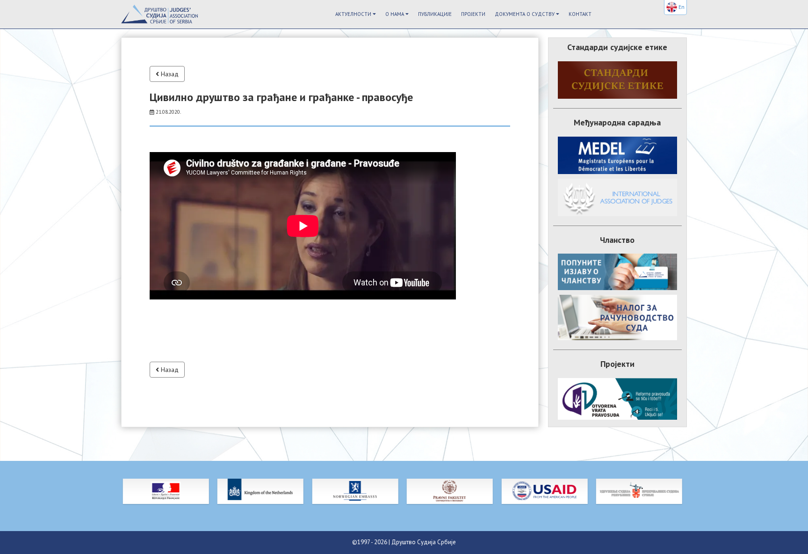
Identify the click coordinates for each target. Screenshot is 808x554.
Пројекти (473, 14)
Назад (169, 74)
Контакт (580, 14)
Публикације (435, 14)
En (681, 6)
